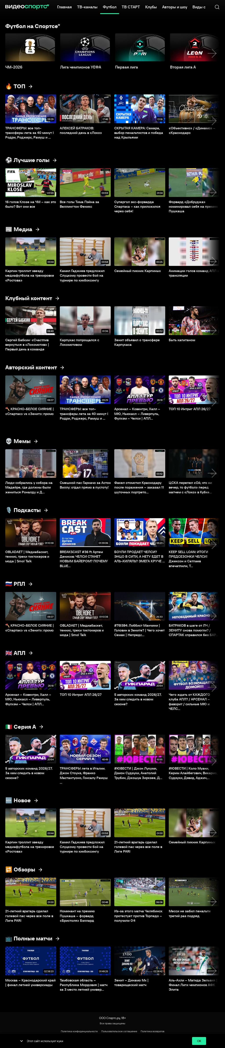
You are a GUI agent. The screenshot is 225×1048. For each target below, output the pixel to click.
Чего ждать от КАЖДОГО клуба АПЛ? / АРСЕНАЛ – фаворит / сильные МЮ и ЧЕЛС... (189, 701)
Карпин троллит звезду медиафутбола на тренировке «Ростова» (29, 275)
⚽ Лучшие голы (27, 160)
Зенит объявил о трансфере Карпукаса (137, 342)
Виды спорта (204, 7)
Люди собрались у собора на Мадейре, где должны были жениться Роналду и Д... (29, 487)
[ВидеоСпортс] (27, 7)
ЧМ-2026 (13, 67)
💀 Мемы (18, 441)
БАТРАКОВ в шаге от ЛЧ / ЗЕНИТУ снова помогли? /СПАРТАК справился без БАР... (193, 630)
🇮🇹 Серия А (20, 726)
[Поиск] (217, 7)
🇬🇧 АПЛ (15, 653)
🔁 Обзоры (20, 869)
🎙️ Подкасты (23, 510)
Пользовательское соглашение (119, 1031)
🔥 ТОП (15, 86)
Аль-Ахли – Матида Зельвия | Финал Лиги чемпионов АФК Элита (193, 985)
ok (199, 1041)
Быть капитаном (182, 340)
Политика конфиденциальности (79, 1031)
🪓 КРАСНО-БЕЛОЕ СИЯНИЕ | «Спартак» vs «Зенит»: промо (29, 411)
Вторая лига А (183, 67)
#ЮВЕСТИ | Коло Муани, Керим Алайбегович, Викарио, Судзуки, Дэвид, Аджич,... (193, 773)
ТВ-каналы (87, 7)
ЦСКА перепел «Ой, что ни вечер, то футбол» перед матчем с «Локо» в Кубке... (190, 487)
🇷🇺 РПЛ (15, 583)
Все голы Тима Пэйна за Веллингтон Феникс (79, 204)
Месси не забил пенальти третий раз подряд (189, 913)
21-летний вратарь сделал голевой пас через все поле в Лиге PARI (138, 847)
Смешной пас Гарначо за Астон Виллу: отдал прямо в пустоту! (85, 484)
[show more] (21, 1041)
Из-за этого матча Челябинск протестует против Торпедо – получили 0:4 (138, 916)
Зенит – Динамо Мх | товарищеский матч (131, 982)
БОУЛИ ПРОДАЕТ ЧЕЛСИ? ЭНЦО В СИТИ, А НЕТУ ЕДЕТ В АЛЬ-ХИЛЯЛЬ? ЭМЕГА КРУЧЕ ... (139, 556)
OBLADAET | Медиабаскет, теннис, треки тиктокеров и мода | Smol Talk (27, 556)
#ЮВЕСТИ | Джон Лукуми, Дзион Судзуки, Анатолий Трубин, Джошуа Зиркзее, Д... (138, 773)
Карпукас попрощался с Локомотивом (79, 342)
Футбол (109, 7)
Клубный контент (28, 298)
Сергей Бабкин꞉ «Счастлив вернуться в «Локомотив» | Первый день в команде (27, 345)
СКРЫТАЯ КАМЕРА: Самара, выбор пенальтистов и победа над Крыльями (138, 133)
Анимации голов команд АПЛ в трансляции (194, 273)
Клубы (151, 7)
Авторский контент (31, 367)
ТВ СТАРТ (131, 7)
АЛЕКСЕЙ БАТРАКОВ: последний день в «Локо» (81, 130)
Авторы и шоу (174, 7)
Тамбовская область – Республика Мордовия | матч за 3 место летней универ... (83, 985)
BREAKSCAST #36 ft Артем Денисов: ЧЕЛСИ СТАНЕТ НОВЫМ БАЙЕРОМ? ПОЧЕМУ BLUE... (84, 559)
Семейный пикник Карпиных (137, 271)
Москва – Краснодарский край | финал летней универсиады (30, 982)
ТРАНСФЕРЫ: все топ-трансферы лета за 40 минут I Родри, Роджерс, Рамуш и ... (29, 133)
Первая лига (126, 67)
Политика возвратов (152, 1031)
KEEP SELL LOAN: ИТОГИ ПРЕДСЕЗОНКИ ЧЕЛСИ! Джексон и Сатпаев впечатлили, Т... (188, 559)
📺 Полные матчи (28, 938)
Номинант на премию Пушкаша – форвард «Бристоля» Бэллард (77, 916)
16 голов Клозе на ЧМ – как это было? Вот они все (30, 204)
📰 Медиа (18, 229)
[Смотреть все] (30, 86)
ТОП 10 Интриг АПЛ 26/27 (189, 409)
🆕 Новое (18, 800)
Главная (64, 7)
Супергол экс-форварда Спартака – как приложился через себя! (137, 206)
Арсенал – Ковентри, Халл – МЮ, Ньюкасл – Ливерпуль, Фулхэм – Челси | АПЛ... (137, 413)
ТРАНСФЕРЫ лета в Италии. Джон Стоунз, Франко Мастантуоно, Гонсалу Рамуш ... (84, 775)
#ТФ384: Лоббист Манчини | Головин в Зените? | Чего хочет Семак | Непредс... (139, 630)
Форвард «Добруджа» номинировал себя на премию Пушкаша (193, 206)
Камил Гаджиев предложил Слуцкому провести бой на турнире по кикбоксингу (82, 275)
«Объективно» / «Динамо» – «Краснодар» (192, 130)
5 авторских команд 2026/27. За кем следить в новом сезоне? (137, 699)
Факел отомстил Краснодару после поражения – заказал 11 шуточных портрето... (139, 487)
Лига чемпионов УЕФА (80, 67)
